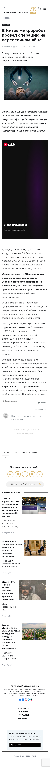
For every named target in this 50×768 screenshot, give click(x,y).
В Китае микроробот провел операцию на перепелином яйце (24, 35)
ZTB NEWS (8, 47)
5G (5, 457)
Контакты (23, 715)
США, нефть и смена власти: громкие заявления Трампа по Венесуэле (8, 591)
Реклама (22, 718)
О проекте (23, 708)
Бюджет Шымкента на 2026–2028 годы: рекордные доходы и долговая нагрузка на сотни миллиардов (11, 636)
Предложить (16, 745)
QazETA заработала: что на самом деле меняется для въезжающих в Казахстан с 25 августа (10, 507)
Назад (6, 18)
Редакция (23, 712)
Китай (6, 452)
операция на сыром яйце (26, 452)
